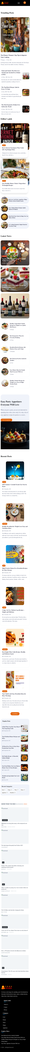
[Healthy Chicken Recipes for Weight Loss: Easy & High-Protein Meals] (4, 383)
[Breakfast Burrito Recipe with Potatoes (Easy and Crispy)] (4, 349)
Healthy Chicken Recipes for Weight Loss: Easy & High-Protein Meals (17, 382)
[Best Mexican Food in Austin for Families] (4, 360)
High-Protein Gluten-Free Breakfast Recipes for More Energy (14, 569)
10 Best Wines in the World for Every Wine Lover (14, 313)
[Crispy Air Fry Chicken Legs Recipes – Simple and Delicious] (15, 596)
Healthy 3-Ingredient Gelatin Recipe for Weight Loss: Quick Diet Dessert (18, 325)
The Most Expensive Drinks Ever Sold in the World (10, 106)
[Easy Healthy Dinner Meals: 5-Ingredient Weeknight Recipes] (15, 172)
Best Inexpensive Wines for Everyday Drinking (17, 336)
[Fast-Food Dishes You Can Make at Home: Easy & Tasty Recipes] (24, 767)
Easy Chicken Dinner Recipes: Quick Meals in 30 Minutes (17, 208)
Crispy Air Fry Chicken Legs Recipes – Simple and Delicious (13, 611)
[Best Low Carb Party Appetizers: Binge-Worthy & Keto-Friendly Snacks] (4, 200)
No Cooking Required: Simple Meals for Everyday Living (18, 225)
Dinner (4, 180)
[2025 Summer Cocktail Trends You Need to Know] (15, 470)
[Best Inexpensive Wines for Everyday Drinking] (4, 337)
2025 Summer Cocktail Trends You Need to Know (14, 485)
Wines (4, 145)
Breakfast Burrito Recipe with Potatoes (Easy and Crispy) (18, 348)
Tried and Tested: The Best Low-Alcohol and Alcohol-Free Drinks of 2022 (10, 72)
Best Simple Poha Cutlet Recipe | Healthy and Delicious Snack (13, 653)
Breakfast (4, 256)
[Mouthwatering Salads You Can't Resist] (24, 777)
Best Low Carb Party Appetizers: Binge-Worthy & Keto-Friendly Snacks (18, 200)
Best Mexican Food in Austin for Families (18, 359)
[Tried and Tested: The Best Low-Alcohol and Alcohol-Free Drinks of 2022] (25, 75)
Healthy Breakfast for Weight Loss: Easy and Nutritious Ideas (15, 527)
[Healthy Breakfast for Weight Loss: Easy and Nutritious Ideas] (15, 512)
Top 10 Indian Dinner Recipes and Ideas (11, 737)
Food (4, 565)
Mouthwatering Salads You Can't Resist (10, 776)
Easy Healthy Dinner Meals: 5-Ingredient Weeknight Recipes (13, 184)
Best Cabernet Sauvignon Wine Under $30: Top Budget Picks (13, 149)
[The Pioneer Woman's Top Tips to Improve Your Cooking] (15, 34)
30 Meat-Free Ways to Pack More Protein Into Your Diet (10, 747)
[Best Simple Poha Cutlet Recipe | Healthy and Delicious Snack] (15, 638)
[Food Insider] (4, 2)
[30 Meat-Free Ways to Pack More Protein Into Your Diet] (24, 748)
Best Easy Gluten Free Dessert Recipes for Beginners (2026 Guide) (14, 286)
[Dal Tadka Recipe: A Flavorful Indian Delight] (24, 757)
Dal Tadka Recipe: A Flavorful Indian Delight (10, 757)
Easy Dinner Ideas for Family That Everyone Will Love (17, 371)
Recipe (3, 60)
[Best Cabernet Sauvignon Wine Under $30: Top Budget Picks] (15, 136)
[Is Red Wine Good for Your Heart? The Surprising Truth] (24, 728)
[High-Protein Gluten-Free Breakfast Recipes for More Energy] (15, 554)
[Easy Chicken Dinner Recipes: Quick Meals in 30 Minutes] (4, 208)
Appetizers (5, 649)
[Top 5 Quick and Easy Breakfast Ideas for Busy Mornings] (15, 680)
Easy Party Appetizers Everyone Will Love (10, 1043)
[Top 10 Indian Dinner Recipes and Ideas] (24, 738)
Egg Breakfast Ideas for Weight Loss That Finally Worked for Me (14, 260)
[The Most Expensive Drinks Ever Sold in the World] (25, 109)
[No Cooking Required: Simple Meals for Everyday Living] (4, 225)
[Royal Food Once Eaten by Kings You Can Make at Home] (4, 216)
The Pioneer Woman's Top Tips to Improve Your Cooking (14, 56)
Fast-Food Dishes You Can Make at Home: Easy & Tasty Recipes (11, 767)
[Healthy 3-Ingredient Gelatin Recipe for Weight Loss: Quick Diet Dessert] (4, 326)
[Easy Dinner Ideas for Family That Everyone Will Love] (4, 371)
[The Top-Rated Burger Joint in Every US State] (25, 92)
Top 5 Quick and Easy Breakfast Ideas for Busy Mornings (14, 695)
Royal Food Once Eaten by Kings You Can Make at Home (18, 216)
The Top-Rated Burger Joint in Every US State (10, 88)
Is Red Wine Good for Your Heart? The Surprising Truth (11, 727)
